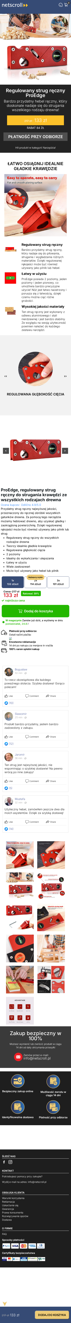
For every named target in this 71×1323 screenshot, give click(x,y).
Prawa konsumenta (12, 1212)
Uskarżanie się (10, 1205)
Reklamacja (8, 1201)
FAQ (4, 1234)
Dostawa (7, 1219)
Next (65, 453)
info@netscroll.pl (37, 1057)
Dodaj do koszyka (38, 611)
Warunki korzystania (13, 1198)
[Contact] (60, 4)
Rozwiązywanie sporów (15, 1216)
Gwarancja (8, 1208)
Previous (6, 453)
